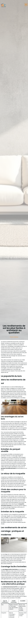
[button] (26, 4)
